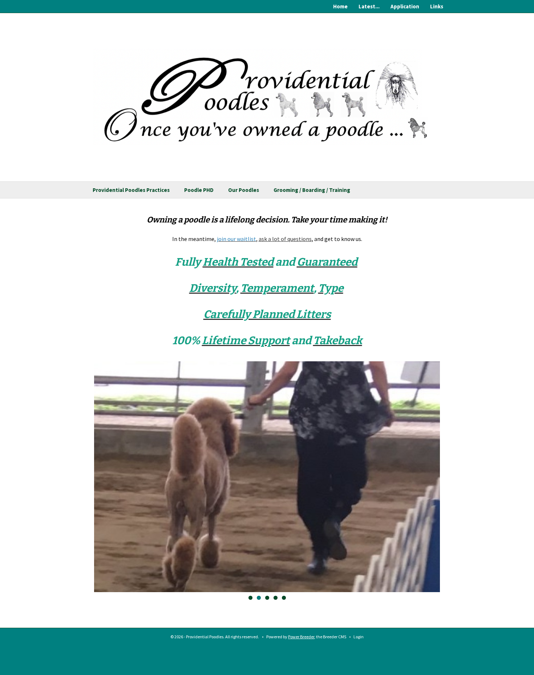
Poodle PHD (199, 189)
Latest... (369, 6)
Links (436, 6)
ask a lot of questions (285, 238)
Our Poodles (243, 189)
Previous (83, 477)
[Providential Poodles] (267, 91)
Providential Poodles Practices (131, 189)
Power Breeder (301, 636)
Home (340, 6)
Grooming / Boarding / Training (312, 189)
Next (451, 477)
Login (358, 636)
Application (405, 6)
